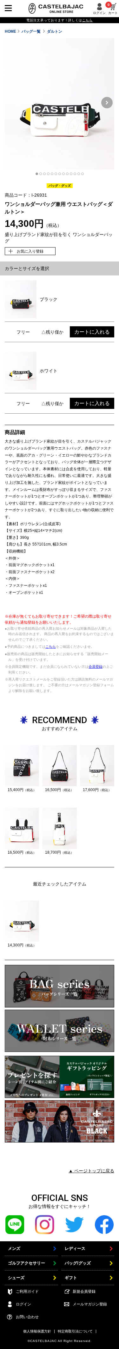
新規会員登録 (84, 1291)
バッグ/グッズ (78, 1263)
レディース (75, 1248)
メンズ (14, 1248)
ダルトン (54, 31)
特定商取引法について (75, 1331)
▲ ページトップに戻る (91, 1170)
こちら (50, 646)
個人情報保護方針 (37, 1331)
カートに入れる (92, 332)
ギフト (71, 1277)
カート (113, 9)
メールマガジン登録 (90, 1304)
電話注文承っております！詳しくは (59, 20)
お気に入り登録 (30, 251)
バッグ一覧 (32, 31)
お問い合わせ (27, 1317)
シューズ (16, 1277)
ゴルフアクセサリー (26, 1263)
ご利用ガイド (27, 1291)
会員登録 (95, 666)
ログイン (99, 13)
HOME (10, 31)
